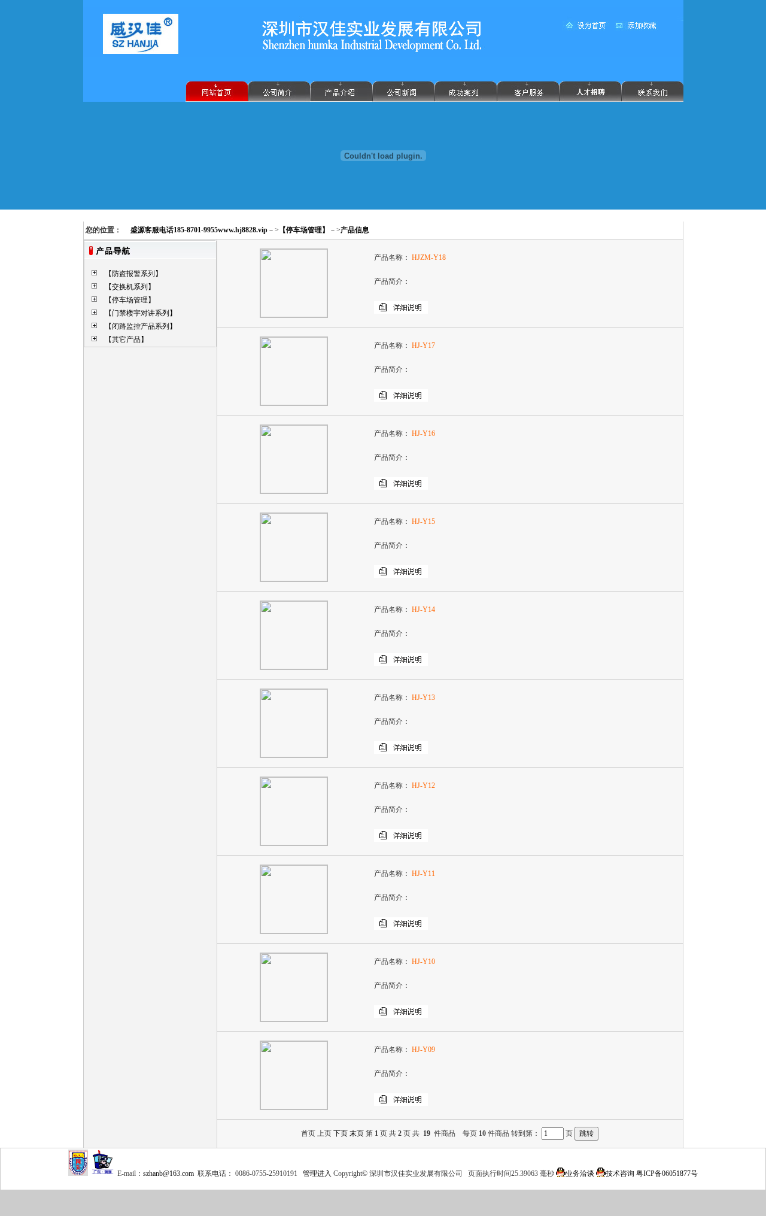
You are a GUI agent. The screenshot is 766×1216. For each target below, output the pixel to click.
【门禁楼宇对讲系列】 (141, 313)
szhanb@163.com (168, 1173)
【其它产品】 (126, 339)
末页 (356, 1133)
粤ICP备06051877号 (667, 1173)
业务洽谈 (580, 1173)
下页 (340, 1133)
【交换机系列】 (130, 287)
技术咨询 (620, 1173)
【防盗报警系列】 (133, 273)
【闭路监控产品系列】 (141, 326)
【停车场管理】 (130, 300)
